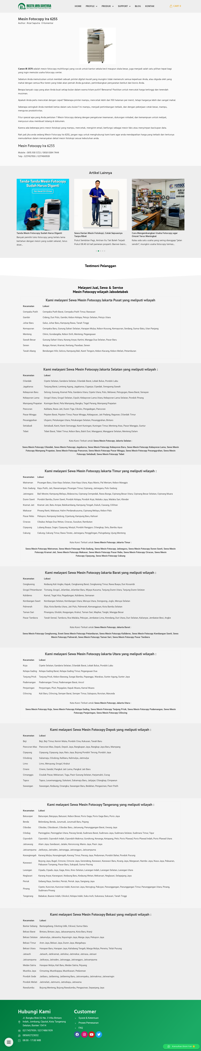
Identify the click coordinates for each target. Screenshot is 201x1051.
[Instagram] (84, 1034)
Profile (90, 6)
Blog (138, 6)
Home (78, 6)
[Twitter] (99, 1034)
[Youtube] (91, 1034)
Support (123, 6)
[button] (91, 6)
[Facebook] (77, 1034)
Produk (106, 6)
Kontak (149, 6)
